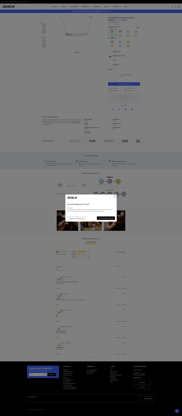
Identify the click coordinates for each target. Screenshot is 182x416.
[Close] (115, 196)
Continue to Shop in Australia (106, 218)
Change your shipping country (76, 218)
